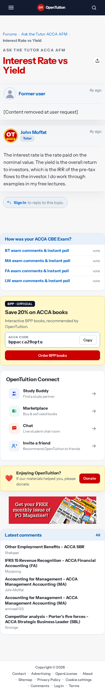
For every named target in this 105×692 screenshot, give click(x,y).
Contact (19, 673)
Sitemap (25, 679)
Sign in (20, 202)
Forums (10, 34)
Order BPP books (52, 355)
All (98, 535)
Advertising (40, 673)
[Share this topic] (97, 60)
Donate (89, 478)
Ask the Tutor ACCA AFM (44, 34)
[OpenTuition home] (52, 7)
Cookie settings (79, 679)
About (88, 673)
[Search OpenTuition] (94, 7)
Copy (87, 340)
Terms (74, 686)
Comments (40, 686)
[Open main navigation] (11, 7)
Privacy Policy (49, 679)
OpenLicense (66, 673)
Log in (59, 686)
